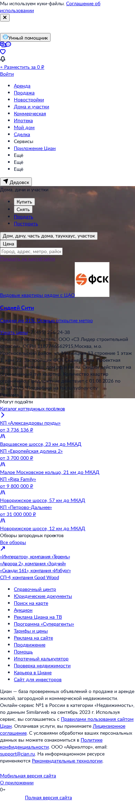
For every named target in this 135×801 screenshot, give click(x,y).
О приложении (17, 782)
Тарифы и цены (31, 630)
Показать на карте (20, 258)
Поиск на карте (31, 603)
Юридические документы (43, 596)
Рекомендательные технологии (67, 760)
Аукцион (23, 610)
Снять (23, 209)
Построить (26, 223)
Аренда (22, 85)
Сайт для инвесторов (38, 679)
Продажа (24, 92)
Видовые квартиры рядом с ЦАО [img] (37, 295)
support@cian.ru (17, 753)
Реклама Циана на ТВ (38, 617)
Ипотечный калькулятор (41, 658)
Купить (24, 201)
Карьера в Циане (33, 672)
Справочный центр (35, 589)
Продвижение (29, 644)
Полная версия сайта (48, 797)
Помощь (23, 651)
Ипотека (23, 120)
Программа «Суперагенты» (44, 623)
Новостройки (29, 99)
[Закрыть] (5, 18)
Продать (23, 216)
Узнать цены (14, 332)
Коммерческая (30, 113)
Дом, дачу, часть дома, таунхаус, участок (49, 235)
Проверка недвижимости (42, 665)
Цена (8, 243)
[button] (67, 314)
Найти (48, 258)
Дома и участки (31, 106)
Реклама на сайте (33, 637)
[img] (92, 295)
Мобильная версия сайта (28, 775)
